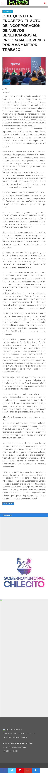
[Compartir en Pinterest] (20, 770)
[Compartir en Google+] (28, 770)
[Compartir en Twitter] (12, 770)
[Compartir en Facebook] (4, 770)
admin (4, 89)
